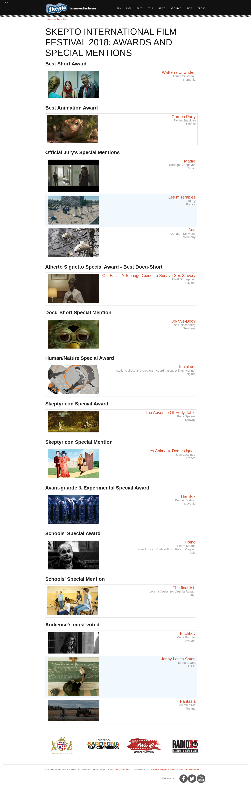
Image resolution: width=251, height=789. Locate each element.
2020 (139, 8)
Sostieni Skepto (158, 769)
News (161, 8)
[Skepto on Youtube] (176, 778)
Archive (176, 8)
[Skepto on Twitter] (177, 778)
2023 (118, 8)
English (5, 2)
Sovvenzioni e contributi (188, 769)
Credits (171, 769)
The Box (188, 496)
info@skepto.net (122, 769)
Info (189, 8)
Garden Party (183, 116)
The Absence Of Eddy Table (170, 412)
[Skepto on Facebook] (183, 778)
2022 (129, 8)
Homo (190, 542)
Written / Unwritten (179, 72)
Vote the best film (57, 19)
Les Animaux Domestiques (172, 450)
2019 (150, 8)
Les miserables (182, 197)
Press (202, 8)
